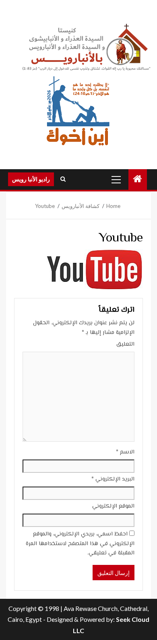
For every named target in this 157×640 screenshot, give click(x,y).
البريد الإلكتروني (112, 479)
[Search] (63, 179)
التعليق (125, 344)
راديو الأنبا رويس (31, 179)
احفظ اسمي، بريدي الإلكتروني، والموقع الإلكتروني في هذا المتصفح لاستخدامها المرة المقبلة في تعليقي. (80, 544)
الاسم (125, 452)
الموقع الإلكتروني (113, 506)
